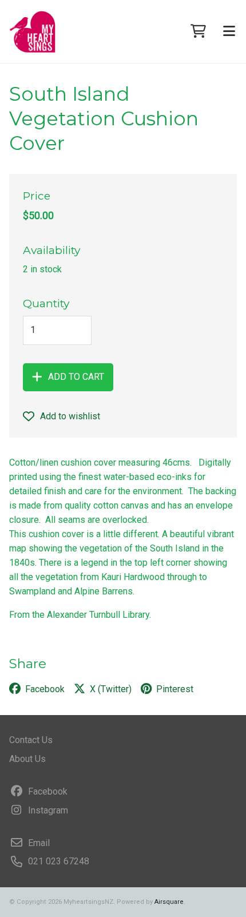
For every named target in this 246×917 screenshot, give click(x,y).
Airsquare (169, 902)
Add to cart (76, 376)
